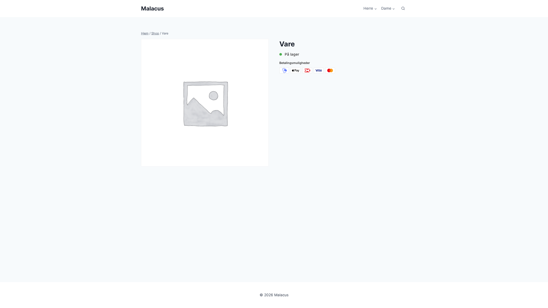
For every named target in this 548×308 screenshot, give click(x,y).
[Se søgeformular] (403, 8)
